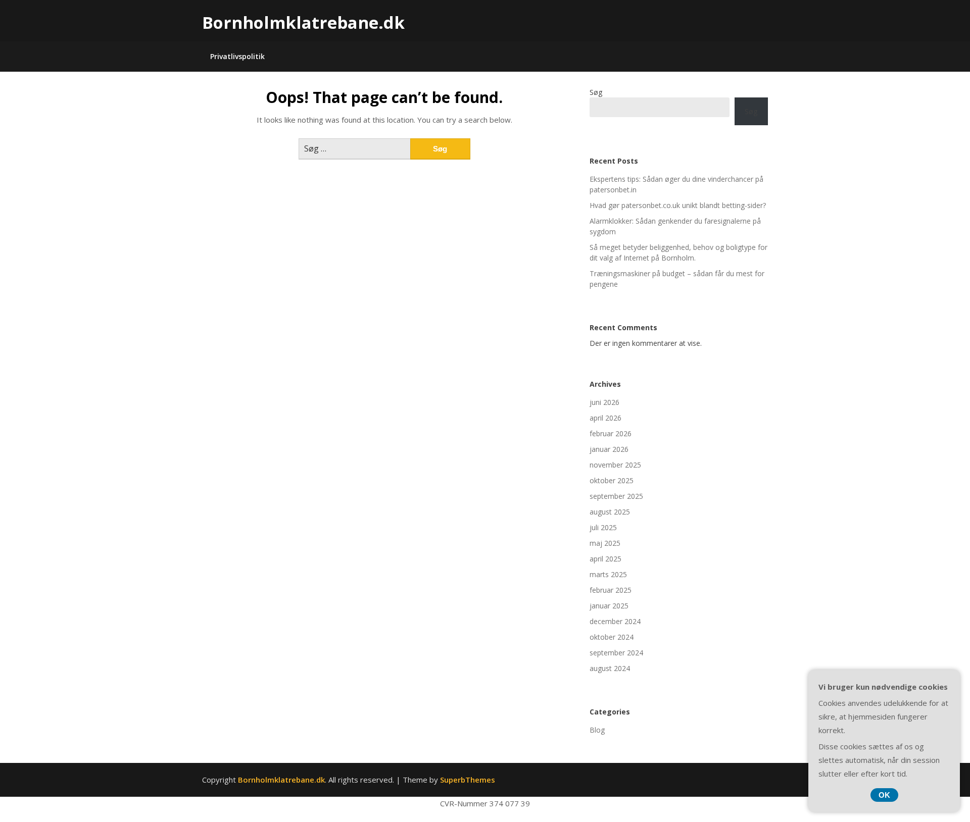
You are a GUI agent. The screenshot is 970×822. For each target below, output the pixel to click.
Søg (596, 92)
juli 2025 (603, 527)
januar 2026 (609, 449)
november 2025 (615, 465)
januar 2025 (609, 605)
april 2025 (605, 558)
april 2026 (605, 418)
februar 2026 (611, 433)
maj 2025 (605, 543)
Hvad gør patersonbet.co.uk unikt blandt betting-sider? (678, 205)
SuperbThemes (467, 780)
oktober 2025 (612, 480)
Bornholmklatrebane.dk (303, 22)
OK (884, 795)
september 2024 (616, 652)
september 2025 (616, 496)
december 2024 (615, 621)
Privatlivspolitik (237, 56)
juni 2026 (604, 402)
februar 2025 (611, 590)
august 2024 (610, 668)
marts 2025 (608, 574)
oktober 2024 (612, 637)
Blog (597, 730)
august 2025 (610, 512)
